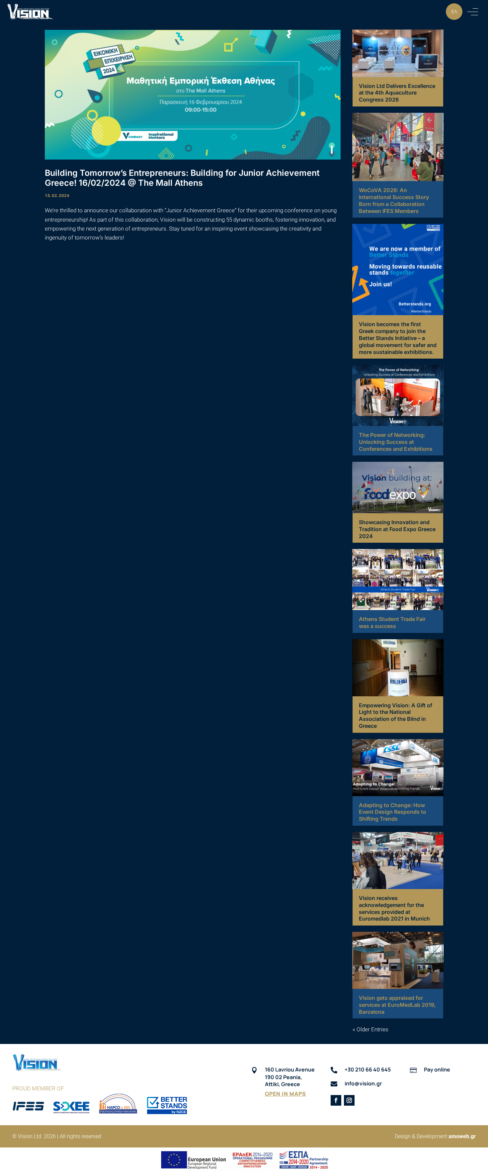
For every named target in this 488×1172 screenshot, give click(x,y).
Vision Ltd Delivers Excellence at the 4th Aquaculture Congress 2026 (397, 93)
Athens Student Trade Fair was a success (392, 622)
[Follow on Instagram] (349, 1100)
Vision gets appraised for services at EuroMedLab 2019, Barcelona (397, 1005)
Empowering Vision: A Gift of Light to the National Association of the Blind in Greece (395, 715)
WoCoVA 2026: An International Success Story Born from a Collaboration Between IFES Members (394, 200)
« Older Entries (370, 1029)
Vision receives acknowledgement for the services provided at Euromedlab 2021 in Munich (394, 908)
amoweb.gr (462, 1136)
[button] (472, 11)
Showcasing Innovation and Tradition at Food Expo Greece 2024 (397, 529)
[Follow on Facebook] (336, 1100)
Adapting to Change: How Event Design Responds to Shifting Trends (392, 812)
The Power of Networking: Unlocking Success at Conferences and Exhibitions (396, 442)
